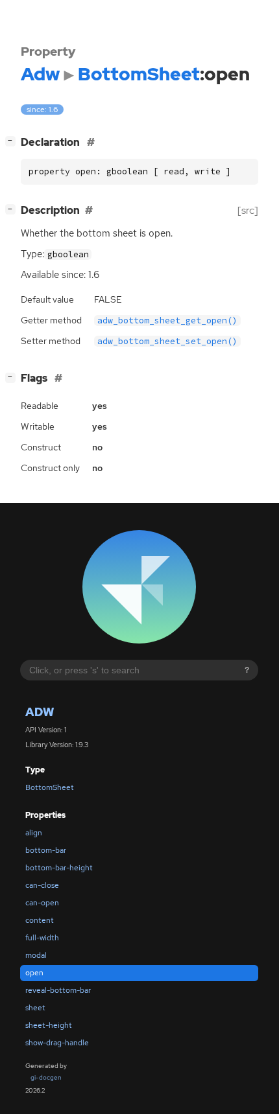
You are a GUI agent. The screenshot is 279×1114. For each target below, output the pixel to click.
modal (36, 955)
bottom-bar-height (59, 868)
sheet (35, 1008)
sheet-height (48, 1025)
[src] (247, 210)
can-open (42, 903)
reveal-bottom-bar (58, 990)
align (33, 833)
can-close (42, 885)
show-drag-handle (57, 1043)
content (39, 920)
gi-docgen (46, 1077)
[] (13, 140)
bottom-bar (45, 850)
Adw (39, 712)
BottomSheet (49, 787)
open (34, 973)
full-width (42, 938)
